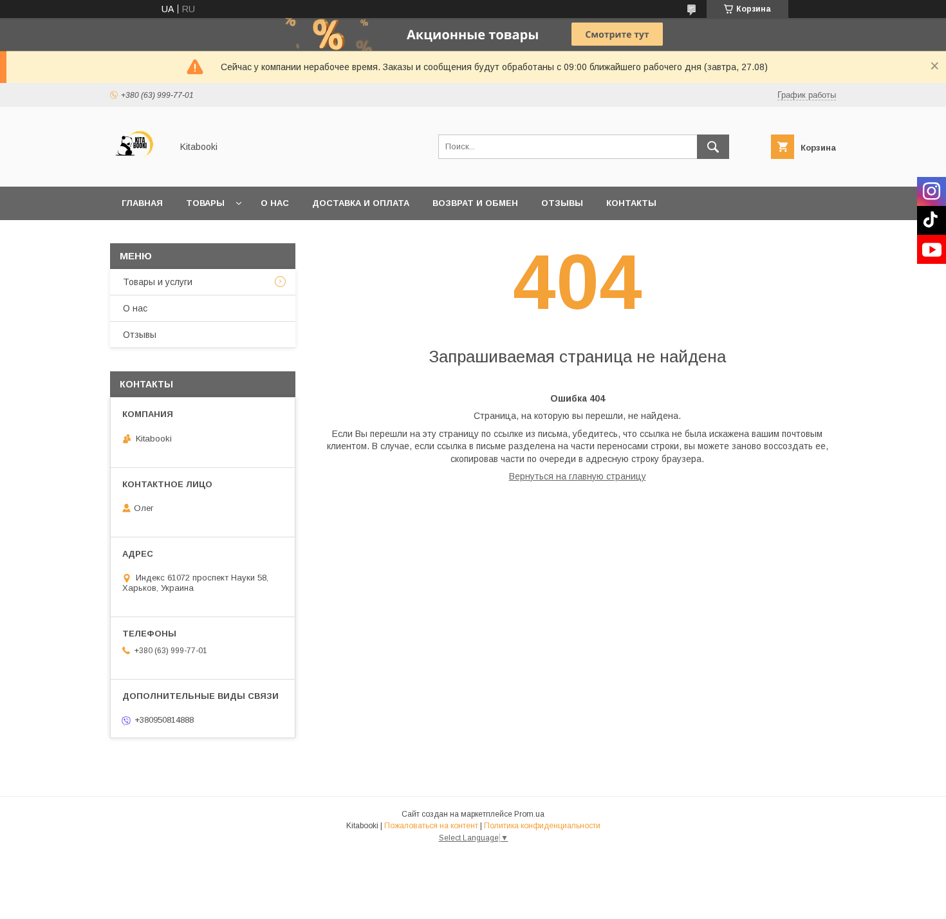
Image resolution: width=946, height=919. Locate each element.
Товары (205, 203)
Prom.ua (529, 814)
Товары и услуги (157, 282)
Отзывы (562, 203)
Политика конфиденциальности (542, 825)
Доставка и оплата (360, 203)
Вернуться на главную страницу (577, 476)
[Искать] (713, 147)
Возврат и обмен (475, 203)
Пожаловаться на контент (431, 825)
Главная (142, 203)
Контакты (631, 203)
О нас (275, 203)
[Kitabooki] (137, 170)
